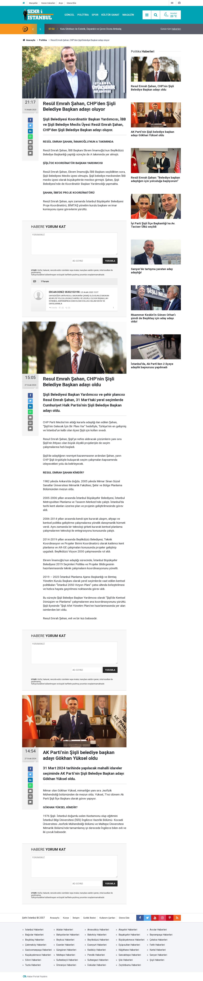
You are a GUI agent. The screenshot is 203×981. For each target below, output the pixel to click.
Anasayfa (54, 918)
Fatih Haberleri (157, 944)
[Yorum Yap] (30, 153)
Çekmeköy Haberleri (35, 944)
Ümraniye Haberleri (66, 965)
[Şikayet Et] (113, 307)
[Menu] (147, 15)
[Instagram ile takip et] (162, 918)
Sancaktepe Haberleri (130, 954)
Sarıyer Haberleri (158, 954)
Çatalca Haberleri (158, 939)
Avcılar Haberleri (158, 929)
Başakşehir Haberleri (129, 934)
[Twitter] (30, 125)
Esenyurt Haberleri (97, 944)
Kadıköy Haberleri (96, 949)
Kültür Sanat (110, 14)
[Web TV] (172, 2)
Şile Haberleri (126, 960)
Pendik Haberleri (96, 954)
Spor (95, 14)
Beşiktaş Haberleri (34, 939)
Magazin (128, 14)
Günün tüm (170, 29)
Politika (83, 14)
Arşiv (61, 3)
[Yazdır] (30, 147)
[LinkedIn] (30, 131)
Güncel (69, 14)
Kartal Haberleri (158, 949)
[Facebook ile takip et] (140, 918)
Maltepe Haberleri (65, 954)
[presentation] (33, 29)
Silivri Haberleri (33, 960)
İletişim (76, 918)
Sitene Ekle (71, 3)
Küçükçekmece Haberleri (38, 954)
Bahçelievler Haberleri (67, 934)
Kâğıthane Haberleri (129, 949)
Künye (66, 918)
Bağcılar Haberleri (34, 934)
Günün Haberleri (48, 3)
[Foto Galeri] (179, 2)
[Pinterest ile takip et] (169, 918)
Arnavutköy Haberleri (98, 929)
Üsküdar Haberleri (96, 965)
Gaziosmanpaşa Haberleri (38, 949)
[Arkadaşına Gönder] (30, 142)
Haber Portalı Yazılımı (37, 976)
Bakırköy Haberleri (96, 934)
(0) (62, 308)
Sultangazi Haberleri (97, 960)
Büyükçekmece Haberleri (131, 939)
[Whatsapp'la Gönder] (30, 136)
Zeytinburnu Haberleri (130, 965)
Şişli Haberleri (157, 960)
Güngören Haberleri (66, 949)
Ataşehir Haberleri (128, 929)
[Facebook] (30, 120)
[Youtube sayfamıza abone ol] (155, 918)
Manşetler (33, 3)
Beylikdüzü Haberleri (98, 939)
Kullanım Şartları (107, 918)
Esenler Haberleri (65, 944)
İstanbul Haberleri (34, 929)
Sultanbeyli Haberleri (67, 960)
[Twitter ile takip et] (147, 918)
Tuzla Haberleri (33, 965)
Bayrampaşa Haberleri (161, 934)
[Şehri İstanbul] (38, 14)
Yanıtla (54, 308)
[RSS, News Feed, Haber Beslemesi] (177, 918)
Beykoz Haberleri (65, 939)
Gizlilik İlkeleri (89, 918)
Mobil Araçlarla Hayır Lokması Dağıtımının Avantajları (87, 29)
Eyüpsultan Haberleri (129, 944)
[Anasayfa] (23, 3)
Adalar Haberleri (64, 929)
